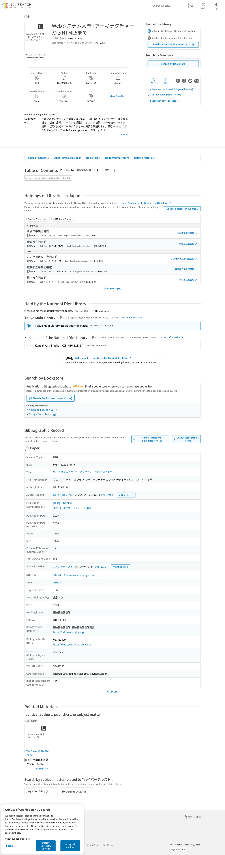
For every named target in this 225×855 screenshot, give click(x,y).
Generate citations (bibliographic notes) (172, 89)
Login (216, 8)
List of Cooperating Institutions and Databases (145, 203)
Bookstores (93, 157)
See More (41, 768)
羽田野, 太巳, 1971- (63, 495)
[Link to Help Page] (35, 59)
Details (9, 845)
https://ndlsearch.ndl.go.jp (68, 632)
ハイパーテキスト (63, 566)
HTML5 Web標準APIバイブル (36, 753)
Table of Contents (38, 157)
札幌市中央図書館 (185, 233)
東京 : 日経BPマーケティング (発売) (72, 508)
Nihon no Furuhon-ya (41, 409)
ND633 (57, 582)
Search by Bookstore (173, 64)
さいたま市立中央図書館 (182, 258)
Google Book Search (41, 414)
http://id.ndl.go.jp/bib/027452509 (72, 644)
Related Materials (144, 157)
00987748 (106, 495)
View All (125, 134)
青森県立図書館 (186, 243)
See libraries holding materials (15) (173, 44)
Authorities (124, 495)
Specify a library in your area (181, 208)
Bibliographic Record (116, 157)
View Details (117, 96)
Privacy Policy (92, 844)
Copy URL (166, 82)
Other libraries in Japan (67, 157)
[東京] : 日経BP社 (62, 503)
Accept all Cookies (70, 846)
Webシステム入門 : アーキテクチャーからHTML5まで (82, 472)
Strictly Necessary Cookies (46, 845)
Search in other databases (165, 100)
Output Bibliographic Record (166, 94)
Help (203, 8)
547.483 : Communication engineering (75, 575)
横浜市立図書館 (186, 279)
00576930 (100, 566)
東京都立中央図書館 (184, 269)
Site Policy (108, 844)
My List (153, 82)
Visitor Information (132, 317)
